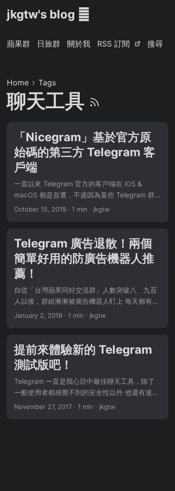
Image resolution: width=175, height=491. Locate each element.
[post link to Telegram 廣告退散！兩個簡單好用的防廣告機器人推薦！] (87, 278)
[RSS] (94, 101)
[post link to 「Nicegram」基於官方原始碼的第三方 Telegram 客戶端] (87, 172)
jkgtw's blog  (48, 14)
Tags (47, 82)
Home (18, 82)
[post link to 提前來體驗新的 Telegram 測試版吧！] (87, 377)
